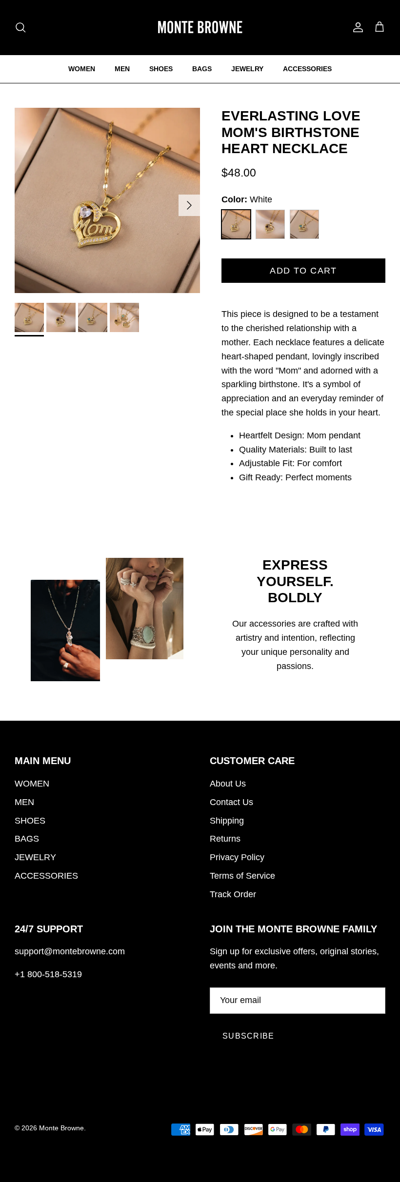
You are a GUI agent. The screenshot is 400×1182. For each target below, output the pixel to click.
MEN (122, 69)
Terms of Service (242, 876)
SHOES (161, 69)
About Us (228, 783)
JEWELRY (247, 69)
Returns (225, 839)
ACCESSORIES (307, 69)
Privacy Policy (237, 857)
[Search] (20, 27)
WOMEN (81, 69)
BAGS (202, 69)
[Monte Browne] (200, 27)
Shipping (227, 821)
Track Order (233, 894)
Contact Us (231, 802)
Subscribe (248, 1036)
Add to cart (303, 271)
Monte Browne (61, 1128)
